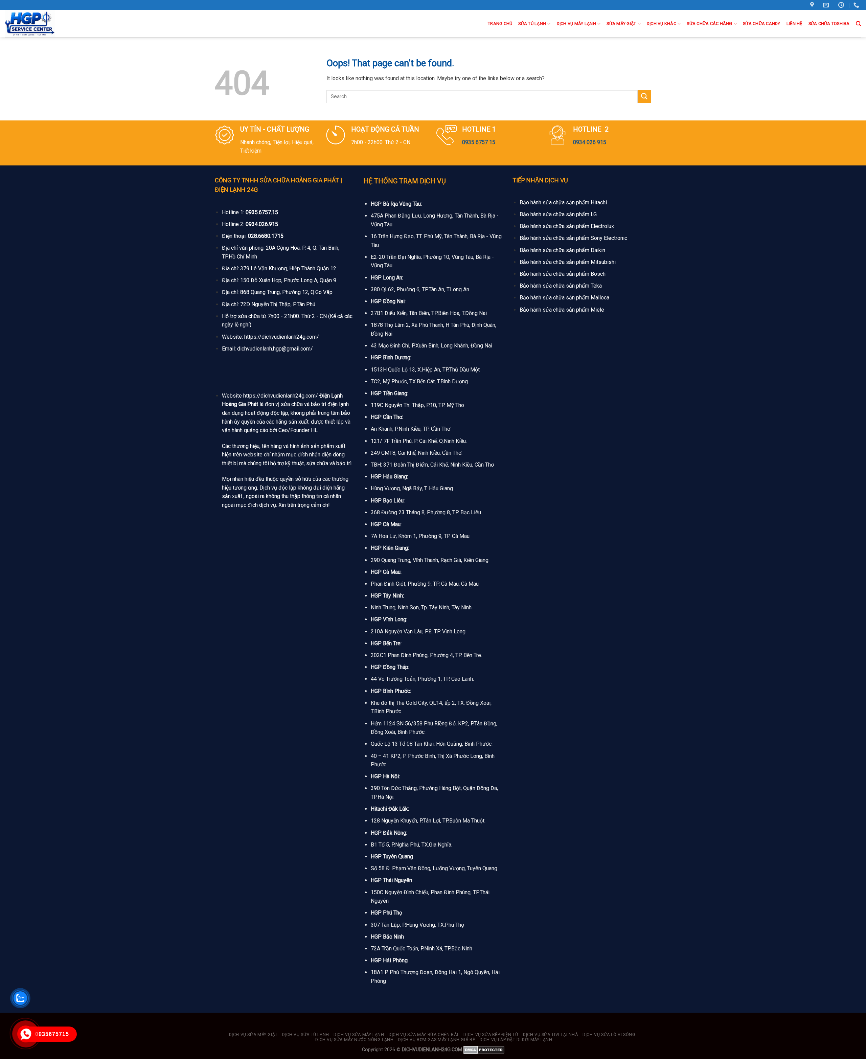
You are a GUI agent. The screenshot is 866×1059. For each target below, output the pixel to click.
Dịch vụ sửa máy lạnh (359, 1034)
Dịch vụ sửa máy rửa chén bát (424, 1034)
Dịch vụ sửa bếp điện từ (490, 1034)
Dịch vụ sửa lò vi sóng (609, 1034)
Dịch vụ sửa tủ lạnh (305, 1034)
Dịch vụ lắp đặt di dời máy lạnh (516, 1039)
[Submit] (644, 96)
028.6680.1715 (265, 236)
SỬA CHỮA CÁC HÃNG (709, 23)
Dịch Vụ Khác (661, 23)
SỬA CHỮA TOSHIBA (829, 23)
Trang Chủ (500, 23)
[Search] (858, 23)
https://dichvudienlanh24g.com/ (281, 337)
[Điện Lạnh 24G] (40, 23)
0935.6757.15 (262, 212)
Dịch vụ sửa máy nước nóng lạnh (354, 1039)
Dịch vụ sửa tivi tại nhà (550, 1034)
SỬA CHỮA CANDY (761, 23)
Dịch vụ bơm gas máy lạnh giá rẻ (436, 1039)
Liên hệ (794, 23)
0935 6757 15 (478, 142)
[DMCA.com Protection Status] (483, 1050)
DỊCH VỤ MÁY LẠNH (576, 23)
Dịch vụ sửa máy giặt (253, 1034)
